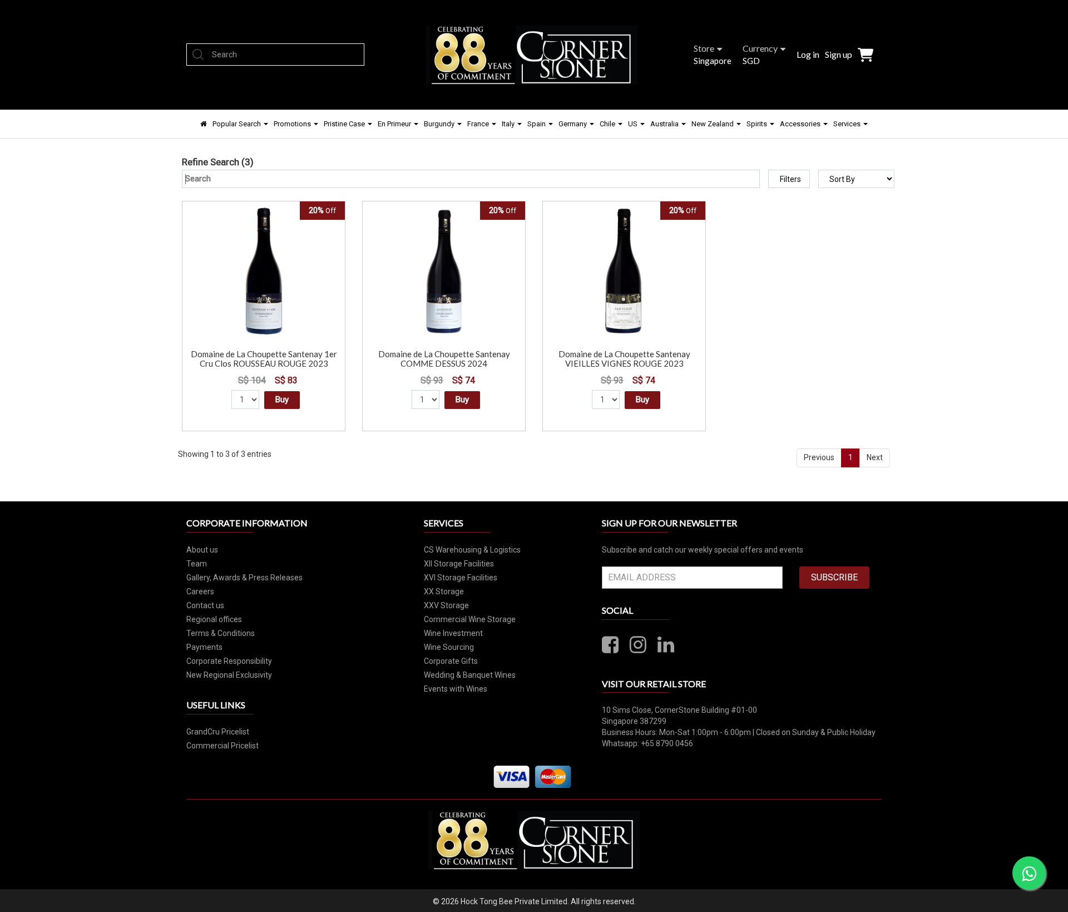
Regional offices (214, 619)
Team (196, 563)
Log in (808, 54)
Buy (282, 400)
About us (202, 549)
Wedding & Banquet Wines (470, 675)
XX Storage (444, 591)
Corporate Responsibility (229, 661)
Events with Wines (455, 688)
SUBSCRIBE (834, 577)
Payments (204, 647)
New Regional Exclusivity (229, 675)
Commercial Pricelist (222, 745)
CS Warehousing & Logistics (472, 549)
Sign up (838, 54)
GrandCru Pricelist (217, 731)
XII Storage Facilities (459, 563)
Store (704, 48)
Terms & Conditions (220, 633)
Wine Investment (453, 633)
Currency (760, 48)
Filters (790, 179)
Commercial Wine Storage (470, 619)
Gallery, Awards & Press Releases (244, 577)
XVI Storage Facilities (460, 577)
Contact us (205, 605)
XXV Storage (446, 605)
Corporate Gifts (451, 661)
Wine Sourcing (449, 647)
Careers (200, 591)
